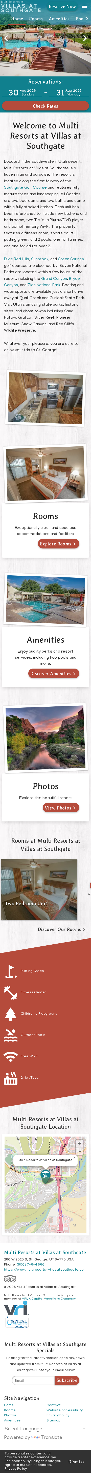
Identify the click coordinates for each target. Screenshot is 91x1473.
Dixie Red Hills (16, 259)
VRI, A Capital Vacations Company (49, 1299)
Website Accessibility (65, 1411)
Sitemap (53, 1421)
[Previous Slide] (6, 38)
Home (17, 18)
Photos (10, 1416)
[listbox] (45, 1430)
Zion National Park (44, 285)
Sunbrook (39, 259)
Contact (53, 1405)
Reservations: (45, 81)
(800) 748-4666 (30, 1265)
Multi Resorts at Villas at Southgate (45, 1252)
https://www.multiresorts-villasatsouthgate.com (45, 1270)
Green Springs (71, 259)
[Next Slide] (85, 38)
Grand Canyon (54, 279)
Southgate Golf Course (25, 188)
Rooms (36, 18)
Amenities (59, 18)
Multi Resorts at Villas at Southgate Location (45, 1122)
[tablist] (45, 19)
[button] (4, 19)
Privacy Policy (16, 1469)
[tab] (17, 19)
